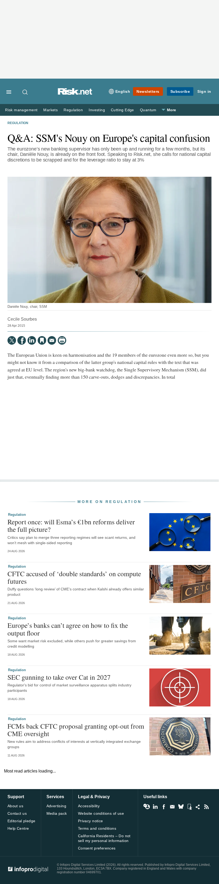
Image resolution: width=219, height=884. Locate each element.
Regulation (73, 110)
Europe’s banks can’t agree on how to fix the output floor (67, 628)
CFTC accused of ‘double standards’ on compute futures (74, 577)
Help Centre (18, 828)
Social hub (198, 807)
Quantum (148, 110)
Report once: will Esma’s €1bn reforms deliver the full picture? (71, 525)
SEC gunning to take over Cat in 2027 (59, 677)
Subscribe (180, 91)
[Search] (25, 92)
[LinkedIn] (32, 340)
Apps (189, 807)
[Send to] (52, 340)
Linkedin (155, 807)
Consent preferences (97, 848)
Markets (50, 110)
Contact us (17, 813)
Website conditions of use (101, 813)
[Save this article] (42, 340)
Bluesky (181, 807)
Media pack (56, 813)
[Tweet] (11, 340)
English (122, 91)
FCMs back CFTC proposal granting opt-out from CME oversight (75, 729)
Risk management (21, 110)
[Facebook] (21, 340)
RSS (206, 807)
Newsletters (147, 91)
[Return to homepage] (75, 93)
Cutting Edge (122, 110)
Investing (97, 110)
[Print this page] (62, 340)
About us (15, 806)
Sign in (204, 91)
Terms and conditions (97, 828)
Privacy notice (90, 821)
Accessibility (89, 806)
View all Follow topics (146, 807)
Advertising (56, 806)
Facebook (164, 807)
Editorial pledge (21, 821)
